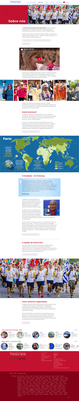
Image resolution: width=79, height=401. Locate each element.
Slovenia (19, 392)
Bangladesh (20, 377)
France (57, 380)
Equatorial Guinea (21, 380)
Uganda (36, 394)
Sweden (50, 392)
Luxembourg (31, 385)
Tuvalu (32, 394)
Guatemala (44, 382)
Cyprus (50, 379)
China (27, 379)
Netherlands (20, 388)
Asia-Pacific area (47, 376)
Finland (53, 380)
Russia (60, 389)
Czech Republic (56, 379)
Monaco (38, 386)
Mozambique (54, 386)
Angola (31, 376)
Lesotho (61, 383)
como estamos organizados (42, 40)
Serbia (43, 391)
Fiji (50, 380)
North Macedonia (45, 388)
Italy (27, 383)
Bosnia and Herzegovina (41, 377)
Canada (66, 377)
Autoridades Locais (47, 4)
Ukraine (40, 394)
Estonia (27, 380)
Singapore (59, 391)
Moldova (33, 386)
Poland (27, 389)
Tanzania (61, 392)
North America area (36, 388)
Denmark (62, 379)
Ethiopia (36, 380)
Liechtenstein (20, 385)
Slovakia (63, 391)
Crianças (55, 4)
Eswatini (31, 380)
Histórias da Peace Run (58, 363)
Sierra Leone (53, 391)
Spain (46, 392)
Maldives (51, 385)
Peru (23, 389)
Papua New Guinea (61, 388)
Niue (31, 388)
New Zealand (26, 388)
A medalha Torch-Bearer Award (60, 360)
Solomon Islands (25, 392)
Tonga (24, 394)
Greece (34, 382)
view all (76, 341)
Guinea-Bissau (50, 382)
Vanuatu (56, 394)
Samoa (19, 391)
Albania (22, 376)
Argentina (41, 376)
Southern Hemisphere (40, 392)
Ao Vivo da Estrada (32, 2)
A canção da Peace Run (58, 359)
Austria (58, 376)
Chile (24, 379)
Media (41, 4)
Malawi (42, 385)
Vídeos (46, 2)
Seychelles (47, 391)
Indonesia (19, 383)
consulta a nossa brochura (31, 131)
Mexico (23, 386)
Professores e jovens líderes (63, 4)
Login (68, 397)
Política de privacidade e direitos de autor (61, 367)
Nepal (64, 386)
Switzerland (55, 392)
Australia (53, 376)
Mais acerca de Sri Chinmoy (30, 234)
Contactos (59, 2)
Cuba (46, 379)
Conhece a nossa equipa (29, 254)
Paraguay (19, 389)
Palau (55, 388)
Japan (31, 383)
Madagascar (37, 385)
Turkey (28, 394)
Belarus (24, 377)
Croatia (42, 379)
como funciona (27, 40)
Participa (52, 2)
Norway (51, 388)
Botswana (49, 377)
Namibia (60, 386)
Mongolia (43, 386)
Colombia (32, 379)
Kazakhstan (35, 383)
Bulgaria (57, 377)
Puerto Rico (50, 389)
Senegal (38, 391)
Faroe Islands (45, 380)
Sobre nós (40, 2)
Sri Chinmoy (56, 366)
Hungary (56, 382)
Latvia (57, 383)
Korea (48, 383)
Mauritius (19, 386)
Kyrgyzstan (52, 383)
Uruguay (52, 394)
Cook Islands (37, 379)
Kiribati (44, 383)
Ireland (24, 383)
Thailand (65, 392)
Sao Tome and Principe (31, 391)
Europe (40, 380)
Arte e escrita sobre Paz (45, 356)
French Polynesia (63, 380)
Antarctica (36, 376)
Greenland (39, 382)
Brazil (53, 377)
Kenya (40, 383)
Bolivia (33, 377)
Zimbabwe (19, 395)
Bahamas (62, 376)
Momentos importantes (58, 364)
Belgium (29, 377)
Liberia (65, 383)
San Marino (24, 391)
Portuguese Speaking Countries (41, 389)
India (64, 382)
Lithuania (26, 385)
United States (46, 394)
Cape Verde (20, 379)
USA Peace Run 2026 (22, 373)
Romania (55, 389)
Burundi (61, 377)
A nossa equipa (56, 361)
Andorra (27, 376)
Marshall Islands (61, 385)
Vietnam (61, 394)
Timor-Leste (20, 394)
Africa (19, 376)
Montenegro (48, 386)
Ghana (23, 382)
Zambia (65, 394)
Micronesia (28, 386)
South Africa (32, 392)
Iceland (60, 382)
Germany (19, 382)
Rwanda (64, 389)
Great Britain (28, 382)
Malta (55, 385)
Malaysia (47, 385)
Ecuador (66, 379)
